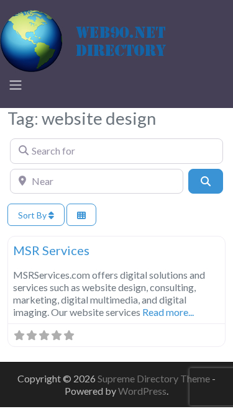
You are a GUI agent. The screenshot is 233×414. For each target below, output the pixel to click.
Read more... (168, 312)
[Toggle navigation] (15, 85)
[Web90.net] (93, 39)
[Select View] (81, 215)
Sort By (33, 215)
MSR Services (51, 250)
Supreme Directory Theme (155, 378)
